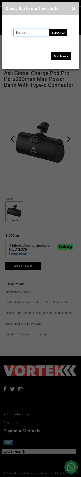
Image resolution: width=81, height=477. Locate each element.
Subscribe (58, 32)
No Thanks (61, 56)
